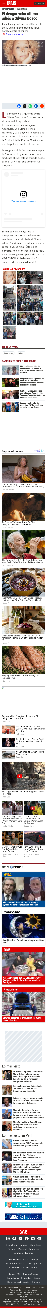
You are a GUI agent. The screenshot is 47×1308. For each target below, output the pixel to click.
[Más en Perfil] (16, 867)
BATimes (29, 1253)
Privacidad (26, 1278)
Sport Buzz (14, 1267)
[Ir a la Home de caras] (11, 4)
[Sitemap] (39, 1238)
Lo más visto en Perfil (17, 1135)
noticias (23, 875)
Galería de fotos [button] (14, 34)
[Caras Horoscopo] (23, 1219)
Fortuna (11, 1249)
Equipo (37, 1278)
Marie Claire (35, 1245)
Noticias (23, 1245)
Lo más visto (11, 1066)
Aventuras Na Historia (16, 1263)
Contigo (34, 1259)
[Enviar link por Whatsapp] (30, 106)
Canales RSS (15, 1274)
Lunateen (18, 1253)
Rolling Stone (35, 1263)
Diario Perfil (11, 1245)
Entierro (21, 353)
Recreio (25, 1267)
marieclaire (23, 912)
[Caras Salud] (23, 1207)
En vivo (40, 3)
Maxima (34, 1267)
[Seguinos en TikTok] (27, 1238)
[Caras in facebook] (14, 1238)
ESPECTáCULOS (8, 9)
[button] (23, 54)
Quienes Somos (30, 1274)
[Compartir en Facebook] (19, 106)
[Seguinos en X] (20, 1238)
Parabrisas (34, 1249)
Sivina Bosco (8, 353)
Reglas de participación (18, 1282)
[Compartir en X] (24, 106)
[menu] (4, 3)
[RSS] (33, 1238)
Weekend (22, 1249)
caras (23, 950)
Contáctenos (13, 1278)
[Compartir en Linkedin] (36, 106)
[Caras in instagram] (8, 1238)
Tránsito (36, 1282)
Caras (26, 1259)
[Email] (42, 106)
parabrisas (23, 990)
